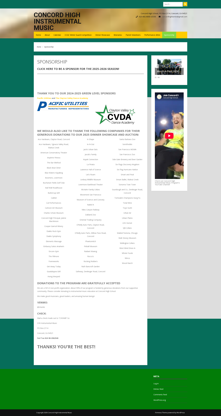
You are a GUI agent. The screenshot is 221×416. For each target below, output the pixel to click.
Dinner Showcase (102, 35)
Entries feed (158, 389)
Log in (156, 383)
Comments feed (160, 394)
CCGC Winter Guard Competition (78, 35)
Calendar (57, 35)
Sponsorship (169, 35)
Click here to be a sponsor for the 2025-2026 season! (78, 69)
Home (38, 35)
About (47, 35)
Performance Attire (152, 35)
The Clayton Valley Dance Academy (72, 98)
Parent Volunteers (133, 35)
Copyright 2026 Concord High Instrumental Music (54, 413)
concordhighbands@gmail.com (174, 16)
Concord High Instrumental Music (57, 21)
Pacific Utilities (44, 98)
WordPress (181, 413)
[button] (157, 66)
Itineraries (118, 35)
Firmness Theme (161, 413)
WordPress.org (159, 400)
